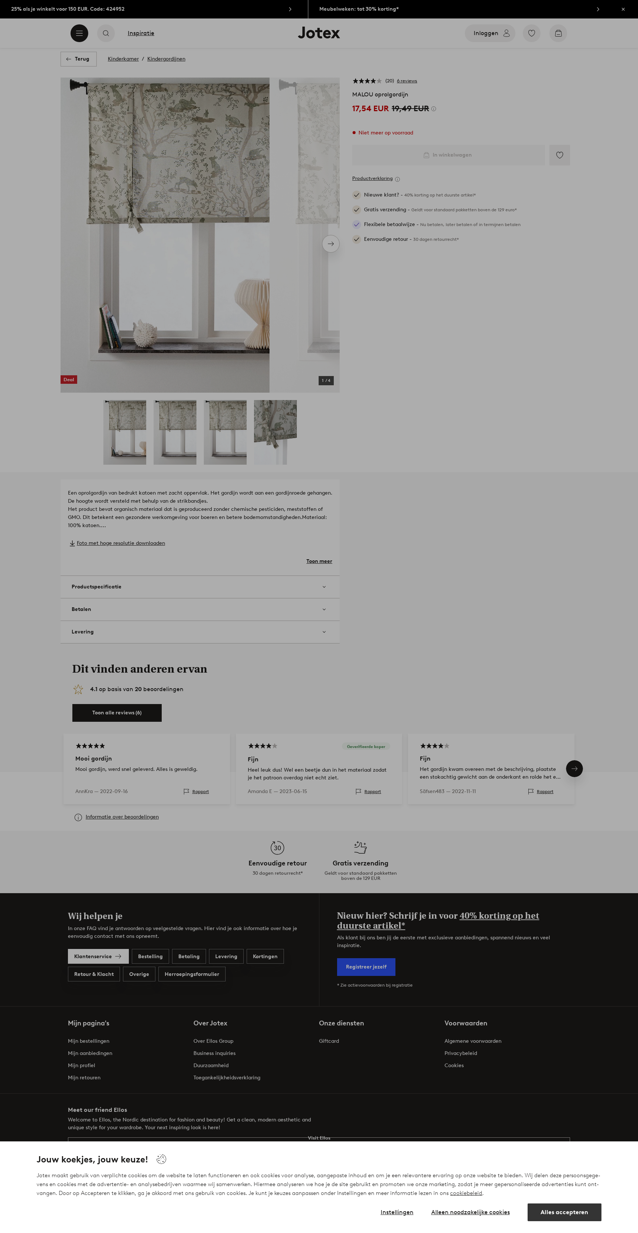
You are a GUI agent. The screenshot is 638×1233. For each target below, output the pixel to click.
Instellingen (397, 1212)
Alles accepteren (564, 1212)
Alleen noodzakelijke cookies (470, 1212)
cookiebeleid (466, 1193)
